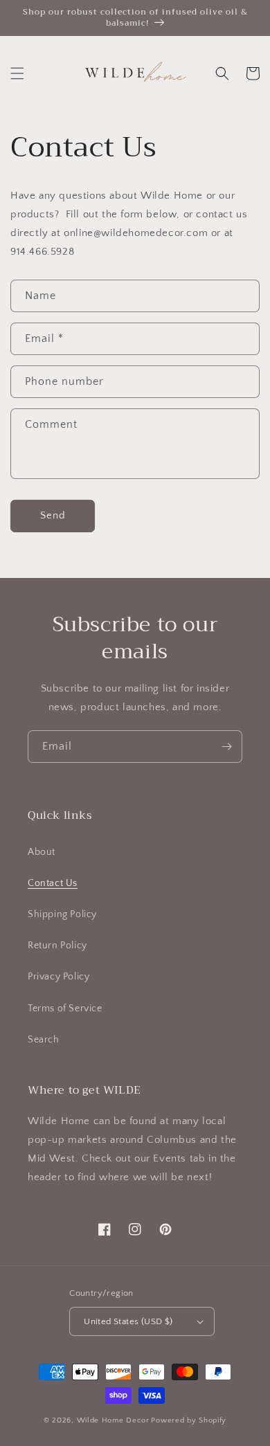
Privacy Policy (58, 976)
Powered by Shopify (188, 1420)
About (41, 852)
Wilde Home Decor (113, 1420)
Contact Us (53, 883)
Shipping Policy (62, 914)
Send (53, 515)
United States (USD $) (128, 1321)
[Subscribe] (226, 746)
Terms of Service (65, 1008)
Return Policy (57, 945)
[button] (17, 73)
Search (44, 1039)
